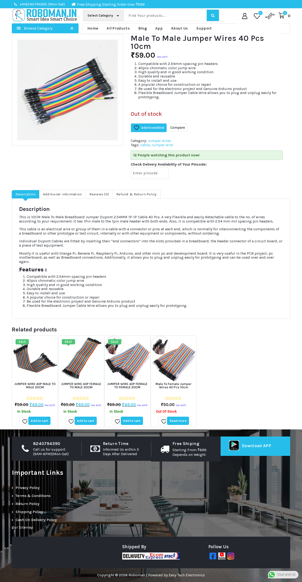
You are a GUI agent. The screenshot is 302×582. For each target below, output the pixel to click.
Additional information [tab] (62, 194)
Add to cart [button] (39, 421)
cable (145, 145)
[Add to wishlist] (23, 421)
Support (204, 28)
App (159, 28)
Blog (142, 28)
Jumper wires (159, 140)
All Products (118, 28)
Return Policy (27, 503)
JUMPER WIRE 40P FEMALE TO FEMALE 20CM (127, 385)
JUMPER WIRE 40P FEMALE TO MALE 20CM (81, 385)
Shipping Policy (29, 511)
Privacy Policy (28, 487)
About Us (179, 28)
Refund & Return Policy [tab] (136, 194)
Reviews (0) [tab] (99, 194)
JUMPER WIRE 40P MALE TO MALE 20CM (35, 385)
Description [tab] (25, 194)
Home (92, 28)
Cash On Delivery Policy (36, 520)
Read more (178, 421)
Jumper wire (162, 145)
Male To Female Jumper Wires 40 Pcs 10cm (173, 385)
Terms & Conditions (33, 495)
